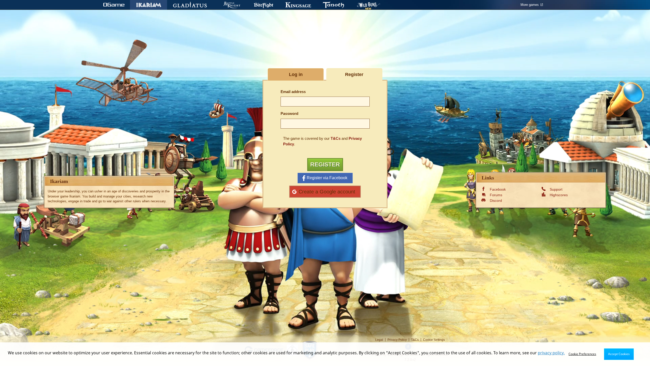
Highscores (559, 195)
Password (289, 113)
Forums (496, 195)
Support (556, 189)
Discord (496, 201)
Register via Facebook (327, 178)
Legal (379, 340)
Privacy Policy (397, 340)
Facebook (498, 189)
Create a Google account (327, 191)
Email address (293, 91)
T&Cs (335, 138)
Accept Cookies (619, 354)
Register (325, 164)
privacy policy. (551, 353)
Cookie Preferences (582, 354)
